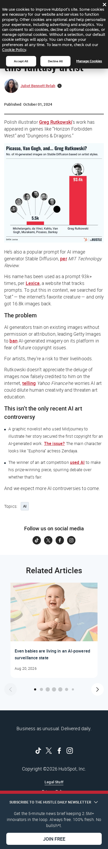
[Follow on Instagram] (71, 540)
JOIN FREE (54, 839)
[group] (54, 630)
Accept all (21, 61)
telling (29, 383)
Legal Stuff (54, 781)
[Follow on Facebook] (60, 540)
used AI (77, 462)
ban (13, 341)
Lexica (33, 283)
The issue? (54, 443)
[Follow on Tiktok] (37, 540)
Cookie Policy (14, 49)
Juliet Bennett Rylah (37, 85)
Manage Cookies (89, 61)
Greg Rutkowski (55, 122)
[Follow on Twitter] (48, 540)
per (63, 258)
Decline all (55, 61)
